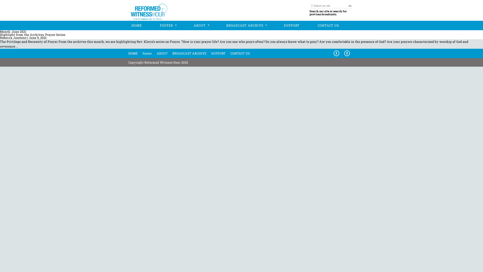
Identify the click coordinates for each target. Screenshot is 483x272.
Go (350, 6)
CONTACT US (240, 53)
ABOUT (162, 53)
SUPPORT (218, 53)
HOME (133, 53)
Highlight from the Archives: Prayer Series (32, 35)
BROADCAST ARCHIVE (189, 53)
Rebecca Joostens (13, 38)
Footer (147, 53)
